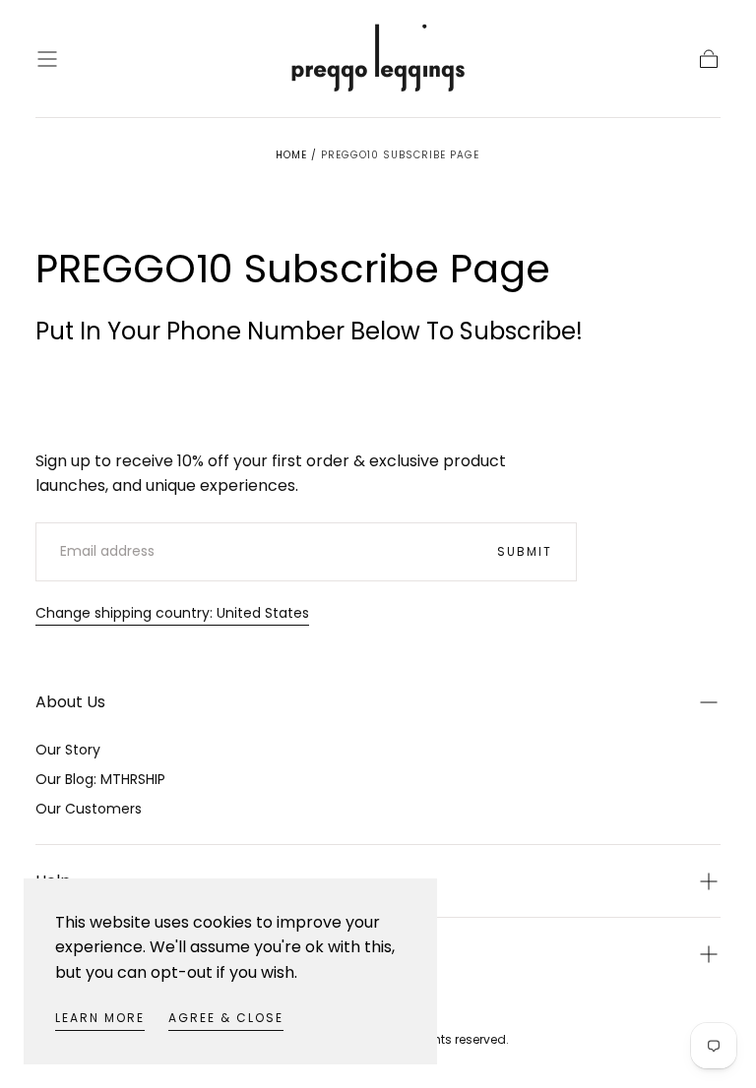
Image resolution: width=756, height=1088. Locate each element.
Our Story (67, 749)
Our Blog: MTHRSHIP (100, 779)
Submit (524, 551)
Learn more (100, 1017)
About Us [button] (70, 702)
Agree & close (226, 1017)
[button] (47, 59)
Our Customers (88, 808)
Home (291, 155)
